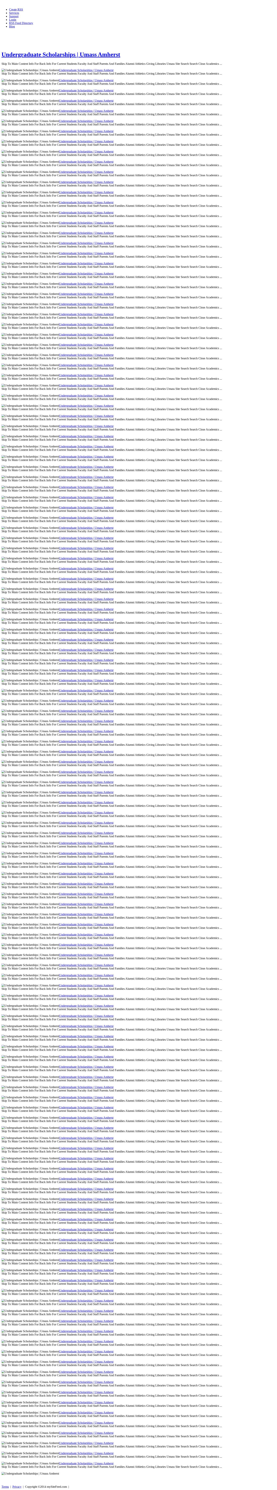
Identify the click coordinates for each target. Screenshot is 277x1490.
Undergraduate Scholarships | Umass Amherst (61, 54)
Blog (12, 26)
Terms (5, 1486)
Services (14, 13)
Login (12, 19)
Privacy (16, 1486)
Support (13, 16)
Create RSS (16, 9)
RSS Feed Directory (21, 23)
